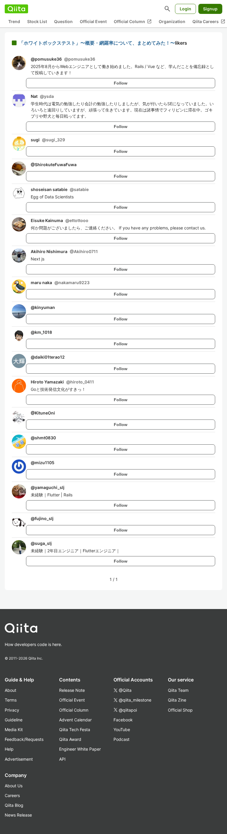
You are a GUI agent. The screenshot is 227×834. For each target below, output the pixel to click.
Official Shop (180, 709)
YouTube (122, 729)
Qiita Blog (14, 805)
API (62, 759)
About (10, 690)
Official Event (93, 21)
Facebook (123, 719)
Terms (11, 699)
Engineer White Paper (80, 749)
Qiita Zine (177, 699)
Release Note (72, 690)
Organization (172, 21)
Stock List (37, 21)
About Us (13, 785)
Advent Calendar (75, 719)
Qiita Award (70, 739)
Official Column (133, 22)
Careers (12, 795)
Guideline (13, 719)
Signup (210, 8)
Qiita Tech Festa (74, 729)
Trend (14, 21)
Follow (120, 83)
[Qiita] (16, 8)
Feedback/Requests (24, 739)
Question (63, 21)
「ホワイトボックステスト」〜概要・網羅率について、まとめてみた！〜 (97, 43)
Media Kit (14, 729)
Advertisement (19, 759)
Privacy (12, 709)
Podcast (121, 739)
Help (9, 749)
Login (185, 8)
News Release (18, 814)
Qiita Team (178, 690)
